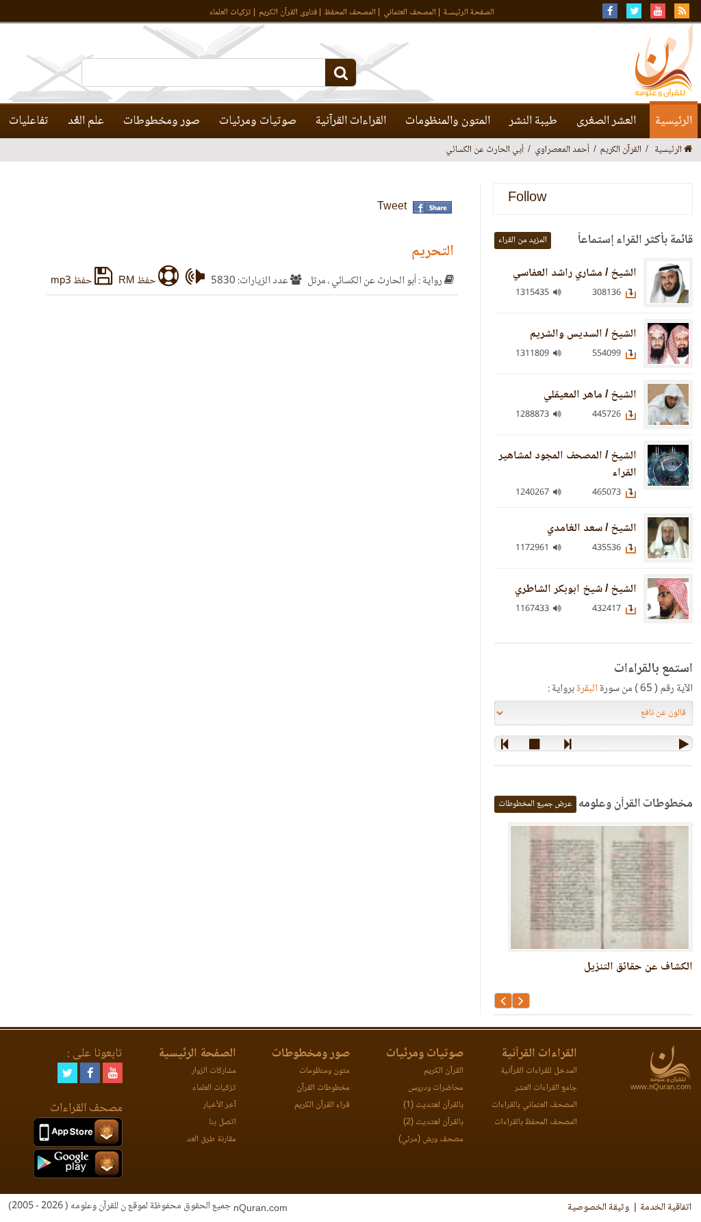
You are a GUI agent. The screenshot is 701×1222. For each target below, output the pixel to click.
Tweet (392, 207)
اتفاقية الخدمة (665, 1207)
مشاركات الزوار (214, 1071)
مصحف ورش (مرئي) (430, 1139)
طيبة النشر (533, 121)
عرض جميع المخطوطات (535, 804)
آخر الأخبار (219, 1105)
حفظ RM (138, 281)
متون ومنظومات (324, 1071)
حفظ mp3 (72, 281)
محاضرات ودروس (435, 1088)
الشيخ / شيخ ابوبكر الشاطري (576, 589)
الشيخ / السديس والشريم (583, 334)
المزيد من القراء (522, 240)
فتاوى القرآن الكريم (288, 12)
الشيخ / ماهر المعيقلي (590, 395)
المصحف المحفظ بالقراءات (535, 1122)
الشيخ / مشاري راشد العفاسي (575, 273)
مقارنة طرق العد (211, 1139)
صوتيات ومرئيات (257, 121)
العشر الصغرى (606, 121)
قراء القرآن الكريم (322, 1105)
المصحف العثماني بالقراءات (534, 1105)
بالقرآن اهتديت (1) (433, 1105)
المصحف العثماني (409, 12)
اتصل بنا (222, 1122)
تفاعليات (29, 121)
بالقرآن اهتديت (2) (433, 1122)
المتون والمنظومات (447, 121)
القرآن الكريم (443, 1071)
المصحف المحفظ (350, 12)
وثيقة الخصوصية (598, 1207)
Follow (527, 198)
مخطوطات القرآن (323, 1088)
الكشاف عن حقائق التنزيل (638, 967)
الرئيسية (673, 121)
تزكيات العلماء (230, 12)
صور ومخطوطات (161, 121)
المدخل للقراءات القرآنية (538, 1071)
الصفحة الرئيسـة (469, 12)
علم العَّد (86, 121)
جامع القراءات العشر (546, 1088)
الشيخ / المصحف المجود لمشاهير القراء (567, 464)
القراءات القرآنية (351, 121)
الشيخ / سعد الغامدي (592, 528)
